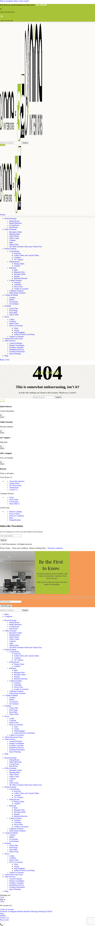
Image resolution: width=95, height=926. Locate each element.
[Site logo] (12, 141)
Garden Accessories (21, 289)
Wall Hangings (19, 332)
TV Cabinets (18, 260)
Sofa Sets (17, 253)
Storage (16, 276)
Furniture (17, 282)
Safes (11, 242)
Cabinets (12, 240)
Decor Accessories (16, 326)
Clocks (16, 330)
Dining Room (14, 221)
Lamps (11, 319)
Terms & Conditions (16, 516)
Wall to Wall (13, 315)
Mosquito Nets (19, 272)
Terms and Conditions (20, 548)
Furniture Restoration (17, 352)
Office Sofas (13, 244)
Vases (16, 328)
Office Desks (14, 236)
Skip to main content (21, 1)
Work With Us (14, 504)
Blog (11, 518)
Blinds (11, 300)
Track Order (13, 500)
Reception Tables (15, 232)
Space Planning (15, 354)
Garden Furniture (15, 280)
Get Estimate (14, 304)
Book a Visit (4, 360)
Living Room (14, 225)
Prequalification (15, 520)
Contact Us (13, 490)
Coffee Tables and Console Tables (26, 255)
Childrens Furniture (16, 291)
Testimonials (13, 487)
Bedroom (12, 268)
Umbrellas (17, 285)
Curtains (12, 298)
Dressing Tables (20, 274)
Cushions (17, 257)
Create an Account (7, 909)
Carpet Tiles (13, 308)
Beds (16, 270)
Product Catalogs (15, 512)
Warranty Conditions (55, 548)
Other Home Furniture (17, 293)
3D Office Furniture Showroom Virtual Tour (25, 247)
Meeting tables (14, 234)
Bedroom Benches (20, 278)
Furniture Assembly (16, 347)
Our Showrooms (15, 485)
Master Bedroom (15, 223)
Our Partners (14, 502)
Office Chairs (14, 238)
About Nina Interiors (16, 481)
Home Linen (14, 324)
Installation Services (16, 349)
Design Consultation (16, 345)
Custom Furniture (15, 343)
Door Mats (13, 313)
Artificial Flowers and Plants (24, 334)
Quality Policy (14, 483)
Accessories (13, 302)
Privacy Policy (14, 514)
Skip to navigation (7, 1)
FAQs (11, 497)
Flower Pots (18, 287)
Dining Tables (19, 264)
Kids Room (13, 227)
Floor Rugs (13, 311)
